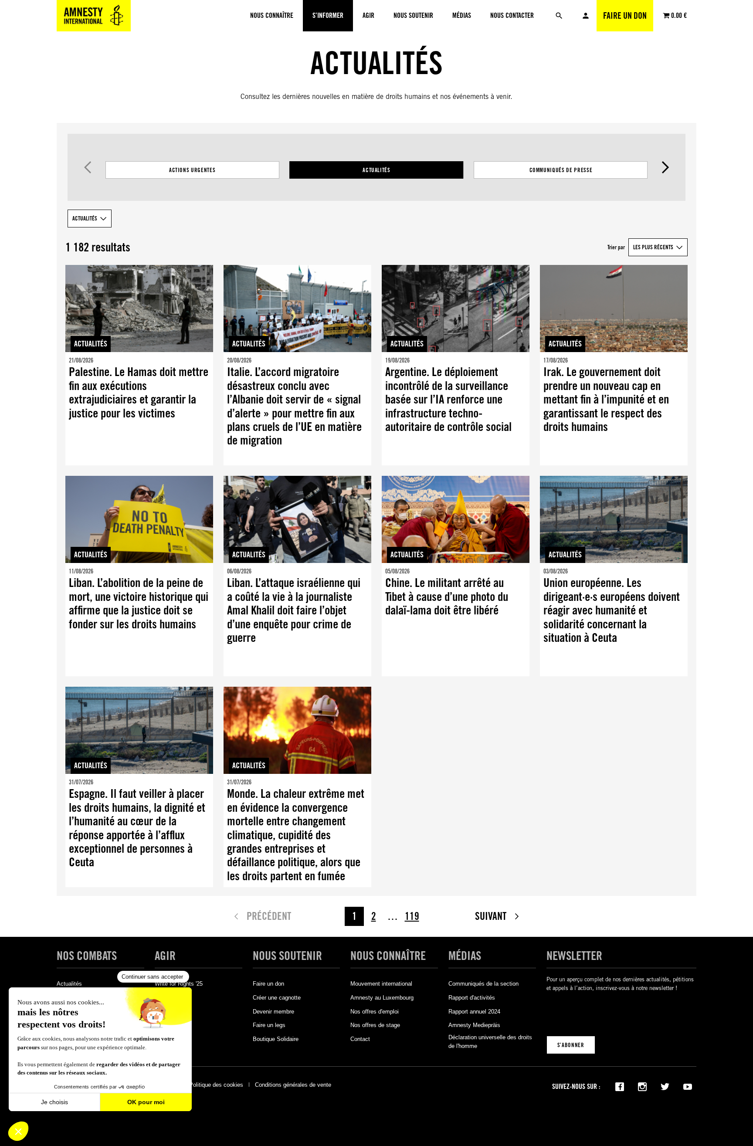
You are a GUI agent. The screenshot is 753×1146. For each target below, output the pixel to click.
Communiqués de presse (561, 169)
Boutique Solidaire (275, 1039)
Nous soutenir (287, 956)
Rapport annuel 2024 (474, 1011)
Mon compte (586, 15)
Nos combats (87, 956)
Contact (360, 1039)
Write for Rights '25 (179, 983)
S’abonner (570, 1044)
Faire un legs (269, 1025)
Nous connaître (388, 956)
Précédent (87, 167)
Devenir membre (273, 1011)
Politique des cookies (216, 1085)
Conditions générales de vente (293, 1085)
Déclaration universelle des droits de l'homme (490, 1041)
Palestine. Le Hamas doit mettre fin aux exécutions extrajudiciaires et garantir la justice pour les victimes (138, 392)
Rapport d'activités (471, 997)
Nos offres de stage (375, 1025)
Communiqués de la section (483, 983)
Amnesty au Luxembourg (382, 997)
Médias (464, 956)
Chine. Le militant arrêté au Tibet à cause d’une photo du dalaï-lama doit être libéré (446, 596)
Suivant (666, 167)
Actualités (376, 169)
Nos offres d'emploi (374, 1011)
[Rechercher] (559, 15)
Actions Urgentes (192, 169)
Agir (165, 956)
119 (412, 916)
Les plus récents (653, 247)
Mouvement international (381, 983)
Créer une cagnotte (277, 997)
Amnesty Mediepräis (474, 1025)
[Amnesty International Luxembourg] (94, 15)
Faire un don (625, 15)
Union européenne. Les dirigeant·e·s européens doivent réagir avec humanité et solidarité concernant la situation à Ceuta (611, 610)
